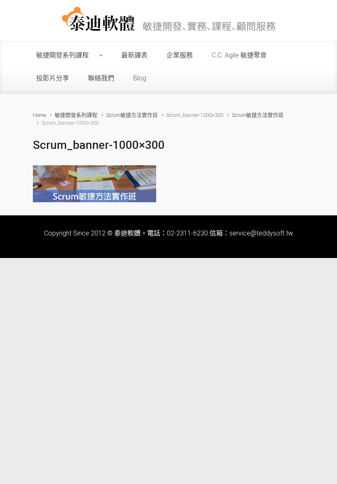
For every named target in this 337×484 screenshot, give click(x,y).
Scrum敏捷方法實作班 (132, 115)
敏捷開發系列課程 (76, 115)
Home (39, 115)
